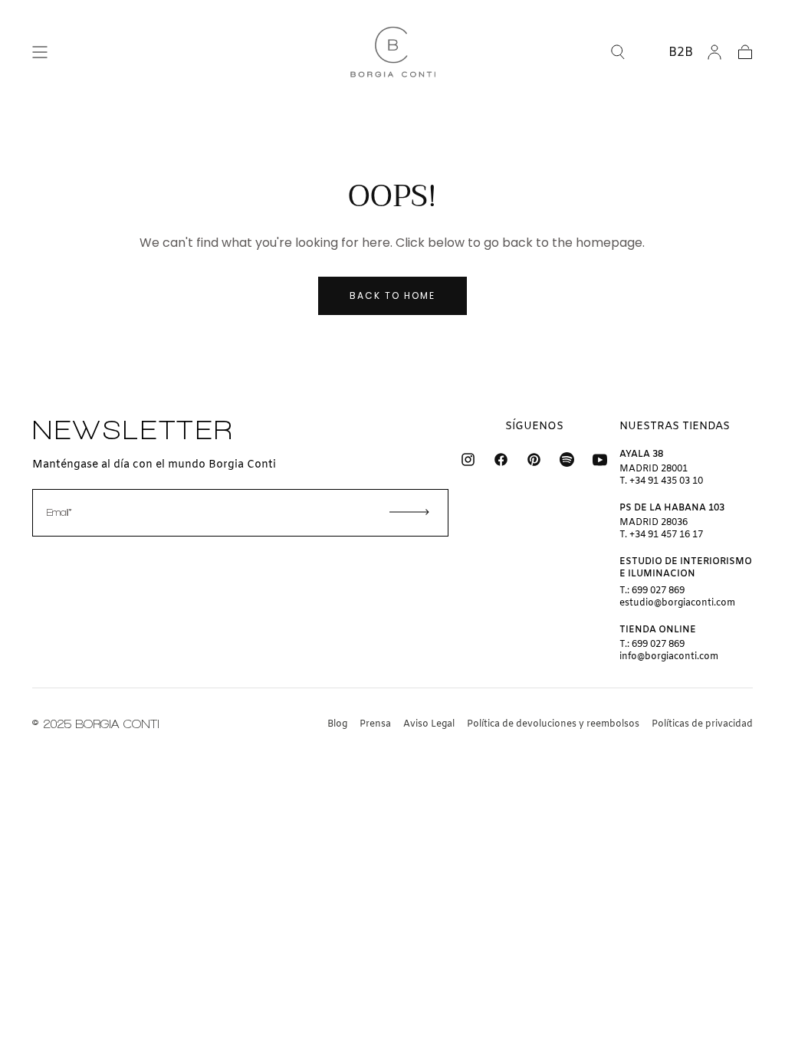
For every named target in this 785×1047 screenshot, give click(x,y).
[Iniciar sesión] (714, 52)
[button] (40, 52)
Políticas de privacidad (702, 724)
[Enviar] (409, 512)
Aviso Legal (429, 724)
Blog (337, 724)
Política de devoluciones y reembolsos (553, 724)
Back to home (392, 295)
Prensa (375, 724)
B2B (680, 52)
